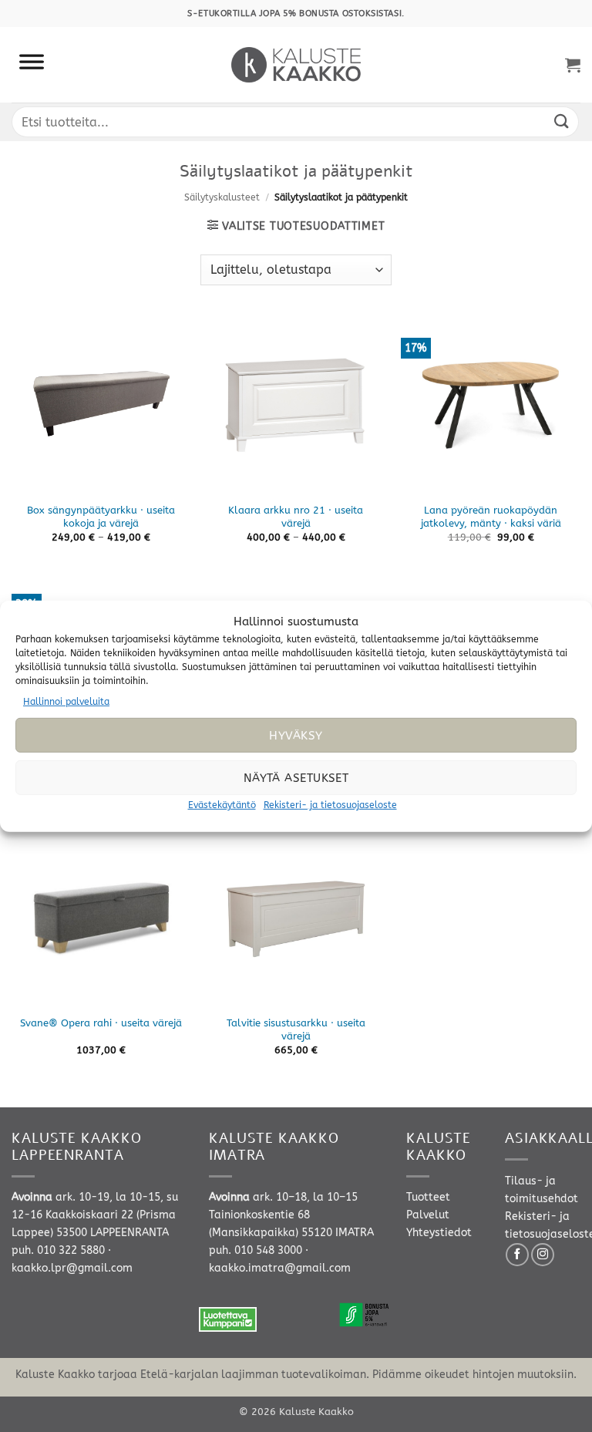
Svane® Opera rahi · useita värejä (101, 1023)
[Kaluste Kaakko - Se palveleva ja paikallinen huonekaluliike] (296, 65)
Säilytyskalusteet (222, 197)
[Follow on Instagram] (542, 1254)
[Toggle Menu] (31, 65)
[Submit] (562, 121)
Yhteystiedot (439, 1232)
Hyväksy (295, 736)
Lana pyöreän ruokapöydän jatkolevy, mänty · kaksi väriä (491, 516)
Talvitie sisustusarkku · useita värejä (296, 1029)
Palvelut (427, 1214)
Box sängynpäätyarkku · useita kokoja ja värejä (101, 516)
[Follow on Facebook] (517, 1254)
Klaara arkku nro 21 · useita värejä (295, 516)
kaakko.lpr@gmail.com (72, 1268)
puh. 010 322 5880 (58, 1250)
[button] (572, 65)
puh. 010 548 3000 (255, 1250)
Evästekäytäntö (222, 805)
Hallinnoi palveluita (66, 701)
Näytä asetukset (296, 778)
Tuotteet (428, 1197)
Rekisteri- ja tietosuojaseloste (330, 805)
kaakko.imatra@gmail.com (280, 1268)
